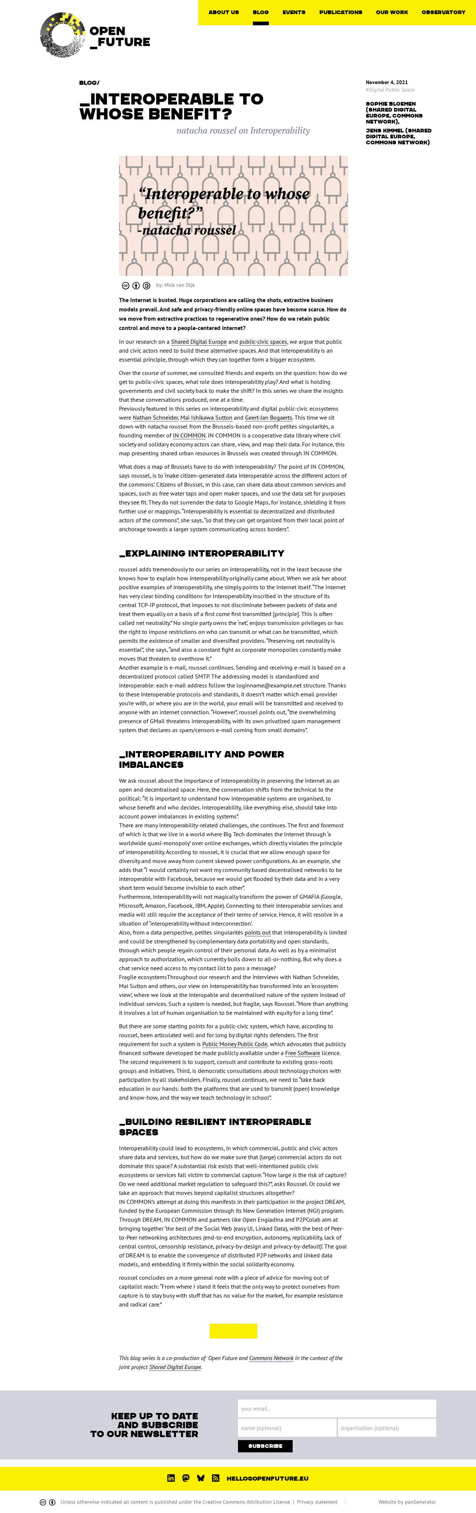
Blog (261, 12)
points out (258, 932)
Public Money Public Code (234, 1044)
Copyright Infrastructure (400, 32)
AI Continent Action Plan (453, 32)
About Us (224, 12)
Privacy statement (317, 1501)
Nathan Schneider (155, 417)
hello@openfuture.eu (268, 1478)
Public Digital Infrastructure (400, 55)
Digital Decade (447, 44)
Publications (341, 12)
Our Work (392, 12)
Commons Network (271, 1358)
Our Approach (233, 29)
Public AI (395, 44)
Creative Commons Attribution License (246, 1501)
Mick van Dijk (179, 285)
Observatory (444, 12)
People (225, 38)
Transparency (233, 47)
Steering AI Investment (411, 67)
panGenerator (420, 1501)
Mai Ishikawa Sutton (206, 417)
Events (294, 12)
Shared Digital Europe (199, 341)
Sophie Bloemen (391, 104)
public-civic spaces (263, 341)
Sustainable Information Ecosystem (411, 79)
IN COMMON (189, 435)
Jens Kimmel (385, 131)
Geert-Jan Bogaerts (268, 417)
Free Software (302, 1053)
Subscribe (265, 1446)
